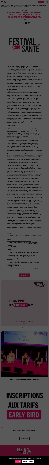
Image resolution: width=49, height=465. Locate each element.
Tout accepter (18, 461)
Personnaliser (31, 461)
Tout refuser (25, 461)
